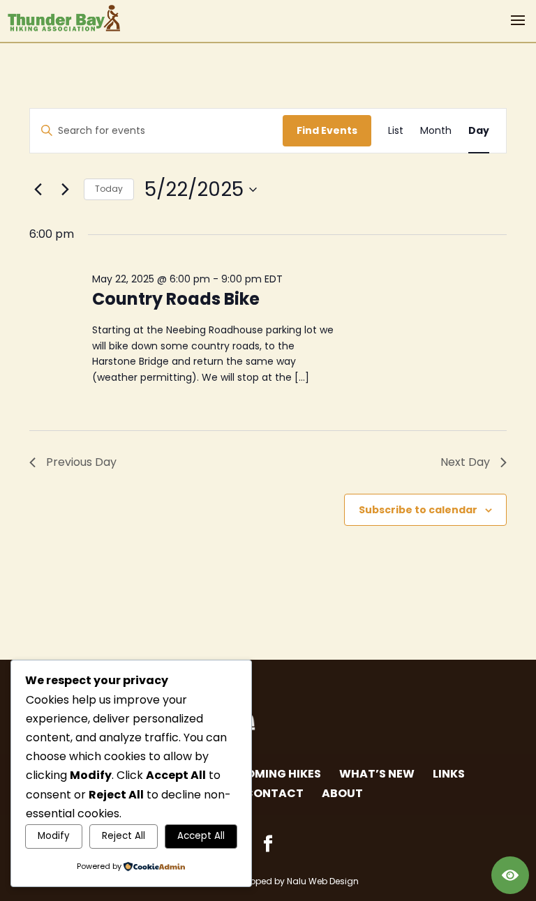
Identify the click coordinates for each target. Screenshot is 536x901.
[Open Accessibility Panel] (510, 875)
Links (449, 774)
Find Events (327, 130)
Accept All (201, 835)
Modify (54, 835)
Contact (274, 793)
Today (109, 189)
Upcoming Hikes (271, 774)
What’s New (377, 774)
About (342, 793)
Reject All (123, 835)
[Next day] (65, 189)
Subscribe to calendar (418, 510)
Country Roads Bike (176, 298)
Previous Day (81, 462)
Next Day (465, 462)
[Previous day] (37, 189)
